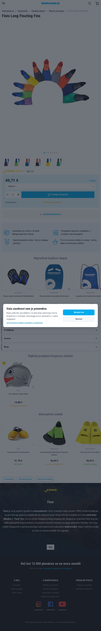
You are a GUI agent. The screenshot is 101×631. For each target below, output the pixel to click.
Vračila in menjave (50, 589)
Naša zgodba (16, 589)
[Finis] (9, 171)
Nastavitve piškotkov (50, 596)
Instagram (66, 568)
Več (50, 547)
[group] (18, 287)
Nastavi (78, 319)
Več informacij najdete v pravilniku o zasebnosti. (24, 323)
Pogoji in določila (84, 585)
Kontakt (16, 585)
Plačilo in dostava (50, 585)
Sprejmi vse (79, 312)
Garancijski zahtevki (50, 593)
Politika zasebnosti (84, 589)
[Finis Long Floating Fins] (6, 162)
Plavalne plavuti (38, 11)
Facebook (55, 568)
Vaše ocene (17, 593)
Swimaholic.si (8, 11)
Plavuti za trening (56, 11)
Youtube (46, 568)
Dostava (92, 180)
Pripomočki (22, 11)
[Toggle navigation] (3, 3)
